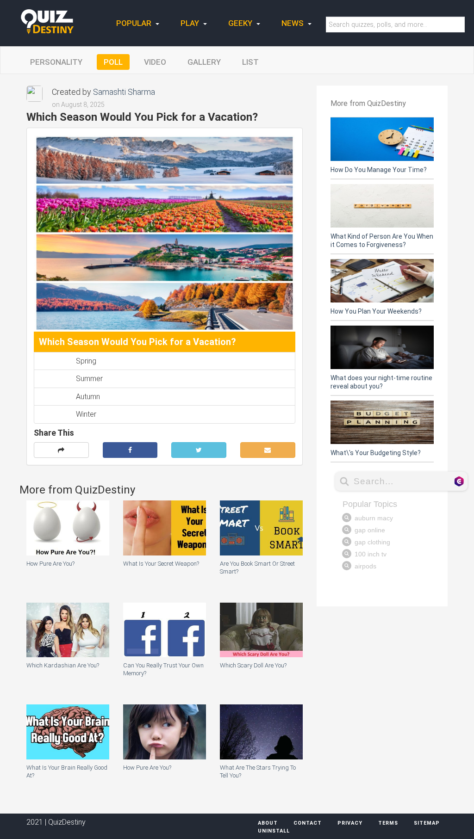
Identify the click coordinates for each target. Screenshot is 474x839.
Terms (388, 823)
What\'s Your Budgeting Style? (376, 453)
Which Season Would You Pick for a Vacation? (137, 342)
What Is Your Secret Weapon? (161, 563)
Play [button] (191, 23)
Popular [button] (134, 23)
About (268, 823)
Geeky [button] (241, 23)
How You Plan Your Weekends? (376, 311)
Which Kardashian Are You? (62, 665)
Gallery (204, 62)
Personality (56, 62)
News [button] (293, 23)
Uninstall (274, 831)
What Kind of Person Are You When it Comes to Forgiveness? (382, 240)
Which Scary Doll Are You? (253, 665)
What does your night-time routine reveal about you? (381, 382)
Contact (307, 823)
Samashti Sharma (124, 92)
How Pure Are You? (50, 563)
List (250, 62)
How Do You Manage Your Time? (379, 169)
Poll (113, 62)
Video (155, 62)
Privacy (349, 823)
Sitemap (427, 823)
